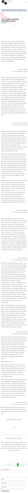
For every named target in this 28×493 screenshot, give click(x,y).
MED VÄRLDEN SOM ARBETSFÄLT (14, 10)
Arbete (2, 15)
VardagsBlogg (4, 16)
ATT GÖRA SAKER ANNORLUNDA (10, 19)
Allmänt (2, 13)
